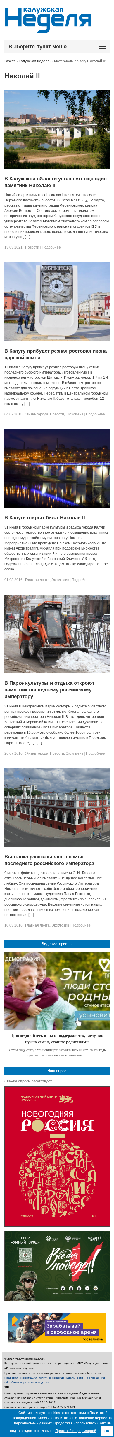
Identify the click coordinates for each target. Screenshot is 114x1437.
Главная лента (37, 580)
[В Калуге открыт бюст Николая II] (57, 506)
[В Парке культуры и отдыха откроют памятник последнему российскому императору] (57, 672)
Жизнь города (36, 414)
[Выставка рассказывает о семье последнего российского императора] (57, 845)
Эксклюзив (74, 414)
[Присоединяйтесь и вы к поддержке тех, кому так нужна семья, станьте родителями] (57, 991)
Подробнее (51, 247)
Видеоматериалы (57, 944)
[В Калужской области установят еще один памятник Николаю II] (57, 167)
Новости (32, 247)
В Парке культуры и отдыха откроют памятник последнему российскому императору (49, 689)
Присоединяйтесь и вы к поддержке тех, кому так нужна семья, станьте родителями (56, 1038)
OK (107, 1431)
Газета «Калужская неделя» (27, 61)
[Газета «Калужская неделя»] (48, 30)
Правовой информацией (75, 1431)
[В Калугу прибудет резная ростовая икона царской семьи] (57, 340)
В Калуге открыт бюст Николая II (44, 517)
